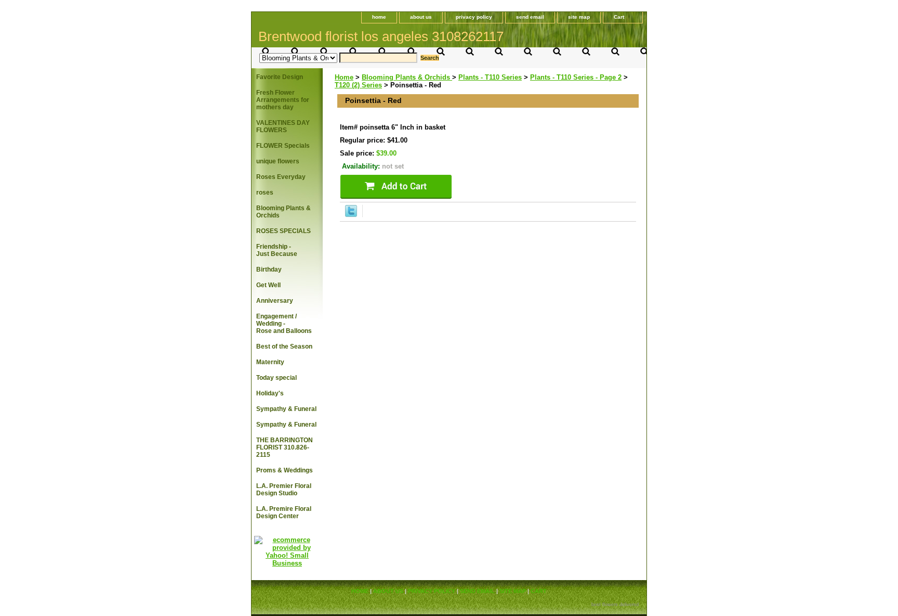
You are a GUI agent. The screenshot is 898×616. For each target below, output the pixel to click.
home (379, 17)
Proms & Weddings (284, 470)
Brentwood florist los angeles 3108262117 (381, 36)
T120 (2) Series (358, 85)
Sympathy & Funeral (286, 409)
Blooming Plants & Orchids (407, 77)
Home (344, 77)
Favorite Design (279, 77)
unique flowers (277, 161)
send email (530, 17)
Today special (276, 377)
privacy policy (474, 17)
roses (264, 192)
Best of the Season (284, 346)
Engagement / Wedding (284, 324)
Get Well (268, 285)
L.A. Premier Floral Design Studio (283, 489)
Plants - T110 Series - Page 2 (576, 77)
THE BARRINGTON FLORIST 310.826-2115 (284, 447)
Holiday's (270, 393)
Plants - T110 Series (490, 77)
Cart (619, 17)
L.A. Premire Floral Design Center (283, 512)
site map (579, 17)
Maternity (270, 362)
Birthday (269, 269)
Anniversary (274, 300)
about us (421, 17)
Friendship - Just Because (276, 250)
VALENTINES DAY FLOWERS (283, 126)
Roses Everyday (281, 177)
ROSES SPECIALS (283, 231)
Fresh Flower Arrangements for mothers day (282, 100)
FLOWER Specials (283, 145)
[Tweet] (351, 215)
